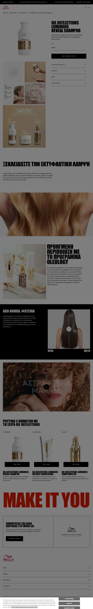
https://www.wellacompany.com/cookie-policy (24, 607)
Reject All (69, 603)
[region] (46, 603)
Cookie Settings (69, 598)
